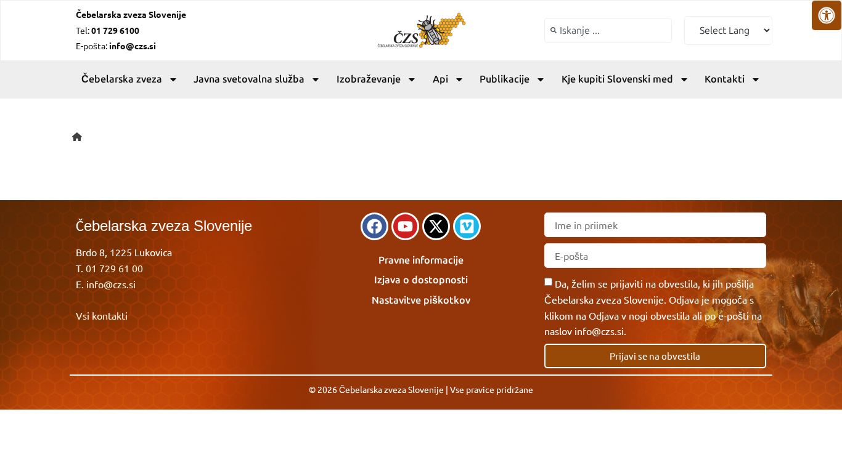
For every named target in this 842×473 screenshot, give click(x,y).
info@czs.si (111, 284)
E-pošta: (116, 45)
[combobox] (608, 30)
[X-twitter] (436, 226)
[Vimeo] (467, 226)
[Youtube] (405, 226)
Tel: (107, 30)
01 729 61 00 (114, 268)
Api (440, 79)
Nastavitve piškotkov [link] (421, 300)
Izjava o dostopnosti (421, 280)
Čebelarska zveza (121, 79)
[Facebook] (374, 226)
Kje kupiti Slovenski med (617, 79)
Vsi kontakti (102, 315)
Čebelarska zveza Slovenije (131, 14)
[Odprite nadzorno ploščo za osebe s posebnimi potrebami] (826, 15)
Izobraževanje (369, 79)
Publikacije (504, 79)
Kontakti (725, 79)
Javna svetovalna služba (249, 79)
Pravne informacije (421, 260)
